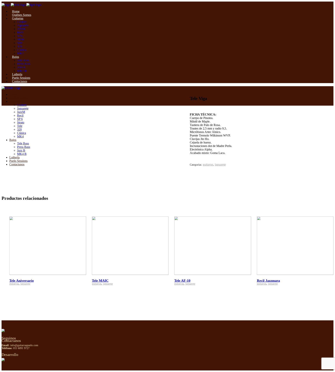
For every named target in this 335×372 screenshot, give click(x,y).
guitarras (208, 164)
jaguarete (220, 164)
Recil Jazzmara (268, 280)
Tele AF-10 (182, 280)
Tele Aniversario (21, 280)
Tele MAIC (100, 280)
